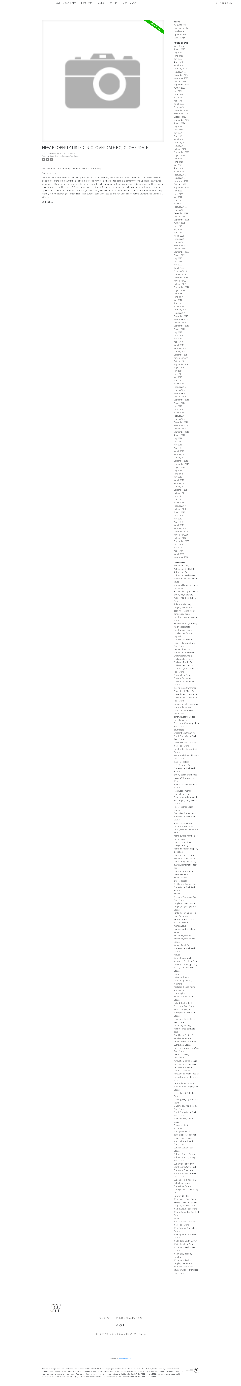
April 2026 (178, 62)
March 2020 (179, 268)
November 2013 (181, 425)
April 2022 (178, 200)
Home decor (179, 839)
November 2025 (181, 78)
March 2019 (179, 306)
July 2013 (178, 438)
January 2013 (179, 458)
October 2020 (180, 248)
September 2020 (181, 252)
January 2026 (180, 72)
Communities (69, 3)
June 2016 (178, 409)
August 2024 (179, 123)
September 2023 (181, 152)
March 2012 (179, 480)
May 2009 (178, 547)
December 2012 (181, 461)
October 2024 (180, 117)
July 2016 (178, 406)
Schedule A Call (226, 3)
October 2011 (180, 493)
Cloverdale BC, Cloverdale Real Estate (64, 156)
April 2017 (178, 380)
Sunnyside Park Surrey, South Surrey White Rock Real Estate (185, 1173)
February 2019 (180, 310)
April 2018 (178, 342)
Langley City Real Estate (184, 903)
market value (180, 926)
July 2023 (178, 159)
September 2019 (181, 287)
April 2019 (178, 303)
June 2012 (178, 474)
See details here (49, 173)
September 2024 (181, 120)
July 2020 (178, 258)
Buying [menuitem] (100, 3)
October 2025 (180, 81)
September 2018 (181, 326)
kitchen (177, 894)
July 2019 (178, 293)
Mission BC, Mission (182, 935)
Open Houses (180, 34)
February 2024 (180, 142)
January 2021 (179, 242)
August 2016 (179, 403)
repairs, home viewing (184, 1083)
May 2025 (178, 97)
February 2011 (180, 506)
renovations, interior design (186, 1074)
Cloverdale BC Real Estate (186, 691)
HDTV (176, 832)
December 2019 (181, 277)
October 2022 (180, 184)
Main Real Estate (181, 922)
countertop (179, 730)
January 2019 (179, 313)
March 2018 (179, 345)
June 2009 (178, 544)
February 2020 (180, 271)
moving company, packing (185, 964)
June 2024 (178, 130)
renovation (179, 1057)
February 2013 (180, 454)
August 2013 (179, 435)
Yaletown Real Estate (183, 1267)
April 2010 (178, 522)
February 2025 (180, 107)
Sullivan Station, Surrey (184, 1154)
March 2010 (179, 525)
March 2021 (179, 236)
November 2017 (181, 358)
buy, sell (177, 636)
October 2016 (180, 396)
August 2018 (179, 329)
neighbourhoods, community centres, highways (183, 980)
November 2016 (181, 393)
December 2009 (181, 531)
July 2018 (178, 332)
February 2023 (180, 175)
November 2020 (181, 245)
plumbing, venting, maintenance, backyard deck (184, 1028)
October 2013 (180, 428)
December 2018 (181, 316)
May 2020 (178, 265)
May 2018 (178, 339)
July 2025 (178, 91)
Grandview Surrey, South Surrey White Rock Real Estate (185, 816)
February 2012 (180, 483)
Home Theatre (180, 877)
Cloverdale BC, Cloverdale (185, 694)
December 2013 (181, 422)
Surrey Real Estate (182, 1186)
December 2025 (181, 75)
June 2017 (178, 374)
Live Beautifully (181, 28)
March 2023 (179, 171)
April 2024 (178, 136)
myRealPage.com (125, 1358)
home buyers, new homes (186, 836)
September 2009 (181, 541)
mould (177, 955)
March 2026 (179, 65)
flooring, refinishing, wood (185, 797)
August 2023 (179, 155)
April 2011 (178, 499)
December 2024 (181, 110)
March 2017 (179, 384)
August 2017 (179, 367)
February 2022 (180, 207)
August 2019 (179, 290)
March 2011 (179, 502)
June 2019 (178, 297)
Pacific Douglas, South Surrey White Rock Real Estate (184, 1012)
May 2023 (178, 165)
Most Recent (179, 46)
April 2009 (178, 551)
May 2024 (178, 133)
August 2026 (179, 49)
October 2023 (180, 149)
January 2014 (179, 419)
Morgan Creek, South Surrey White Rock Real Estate (184, 948)
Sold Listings (179, 38)
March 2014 (179, 412)
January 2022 (180, 210)
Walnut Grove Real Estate (185, 1209)
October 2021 (180, 216)
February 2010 (180, 528)
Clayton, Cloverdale (183, 678)
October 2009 (180, 538)
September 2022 (181, 187)
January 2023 (180, 178)
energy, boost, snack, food (185, 775)
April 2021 (178, 232)
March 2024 (179, 139)
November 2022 (181, 181)
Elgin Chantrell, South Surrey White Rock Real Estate (184, 768)
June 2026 (178, 56)
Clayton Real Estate (183, 675)
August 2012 (179, 467)
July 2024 (178, 126)
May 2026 (178, 59)
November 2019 (181, 281)
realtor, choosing (181, 1054)
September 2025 (181, 85)
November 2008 (181, 557)
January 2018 (180, 351)
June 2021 (178, 226)
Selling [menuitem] (113, 3)
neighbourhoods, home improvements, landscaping (184, 990)
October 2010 (180, 509)
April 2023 (178, 168)
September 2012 (181, 464)
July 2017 (178, 371)
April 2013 (178, 448)
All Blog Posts (180, 25)
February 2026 (180, 68)
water (176, 1218)
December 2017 (181, 355)
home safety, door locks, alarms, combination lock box (185, 864)
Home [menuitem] (57, 3)
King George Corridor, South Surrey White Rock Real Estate (186, 887)
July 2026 (178, 52)
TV (175, 1193)
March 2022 (179, 204)
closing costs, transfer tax (185, 688)
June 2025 (178, 94)
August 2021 (179, 223)
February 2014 (180, 416)
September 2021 (181, 220)
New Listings (179, 31)
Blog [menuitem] (124, 3)
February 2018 (180, 348)
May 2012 (178, 477)
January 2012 (179, 486)
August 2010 (179, 512)
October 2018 (180, 322)
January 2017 (179, 390)
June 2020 (178, 261)
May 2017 (178, 377)
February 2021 (180, 239)
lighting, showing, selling (185, 913)
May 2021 (178, 229)
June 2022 (178, 194)
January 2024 (180, 146)
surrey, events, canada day (186, 1189)
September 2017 (181, 364)
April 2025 (178, 101)
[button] (117, 1325)
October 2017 (180, 361)
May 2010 (178, 519)
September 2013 (181, 432)
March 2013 (179, 451)
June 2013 (178, 441)
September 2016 (181, 400)
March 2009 (179, 554)
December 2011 (181, 490)
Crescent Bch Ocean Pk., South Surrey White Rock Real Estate (185, 736)
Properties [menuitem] (86, 3)
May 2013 (178, 445)
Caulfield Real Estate (183, 640)
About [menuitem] (133, 3)
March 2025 (179, 104)
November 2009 (181, 535)
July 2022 (178, 191)
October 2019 (180, 284)
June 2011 (178, 496)
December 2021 (181, 213)
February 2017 (180, 387)
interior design (180, 881)
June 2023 (178, 162)
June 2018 (178, 335)
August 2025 (179, 88)
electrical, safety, (181, 762)
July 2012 (178, 470)
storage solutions (182, 1131)
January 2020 (180, 274)
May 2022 (178, 197)
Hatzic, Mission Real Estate (186, 829)
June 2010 (178, 515)
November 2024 (181, 113)
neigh (176, 974)
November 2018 (181, 319)
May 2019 (178, 300)
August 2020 (179, 255)
